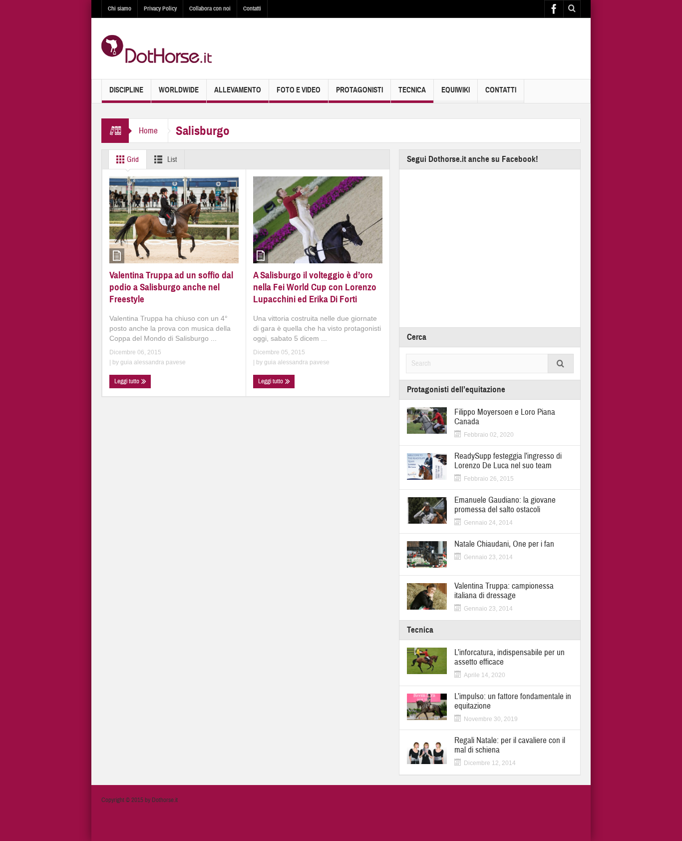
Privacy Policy (160, 8)
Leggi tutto (127, 381)
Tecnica (412, 89)
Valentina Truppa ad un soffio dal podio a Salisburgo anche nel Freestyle (171, 287)
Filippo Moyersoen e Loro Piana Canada (504, 416)
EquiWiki (455, 89)
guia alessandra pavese (153, 362)
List (171, 159)
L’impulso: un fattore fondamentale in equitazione (512, 701)
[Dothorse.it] (156, 48)
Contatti (252, 8)
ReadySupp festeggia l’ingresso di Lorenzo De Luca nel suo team (508, 460)
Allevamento (237, 89)
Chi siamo (119, 8)
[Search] (561, 363)
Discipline (126, 89)
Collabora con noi (210, 8)
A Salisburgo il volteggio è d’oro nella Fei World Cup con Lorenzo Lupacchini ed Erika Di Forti (314, 287)
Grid (132, 159)
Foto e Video (299, 89)
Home (148, 130)
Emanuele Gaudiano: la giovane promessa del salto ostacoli (505, 504)
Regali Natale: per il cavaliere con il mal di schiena (509, 745)
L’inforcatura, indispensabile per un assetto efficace (509, 657)
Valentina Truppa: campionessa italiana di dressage (504, 590)
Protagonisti (359, 89)
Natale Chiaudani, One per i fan (504, 544)
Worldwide (179, 89)
